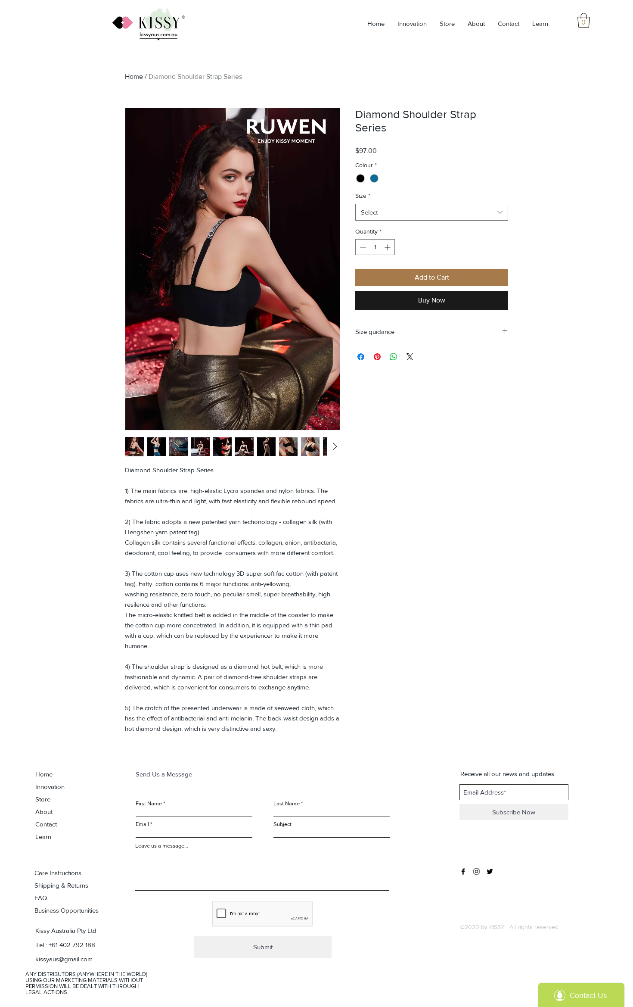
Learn (43, 836)
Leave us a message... (161, 845)
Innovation (50, 786)
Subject (282, 824)
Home (134, 76)
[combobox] (431, 212)
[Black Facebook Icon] (463, 871)
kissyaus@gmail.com (64, 959)
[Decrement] (362, 247)
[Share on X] (410, 357)
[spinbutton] (375, 247)
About (44, 811)
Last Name (286, 803)
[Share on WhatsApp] (393, 357)
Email (142, 824)
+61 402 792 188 (72, 944)
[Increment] (388, 247)
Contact (46, 824)
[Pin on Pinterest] (377, 357)
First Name (149, 803)
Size (362, 195)
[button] (583, 20)
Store (42, 799)
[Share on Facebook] (361, 357)
